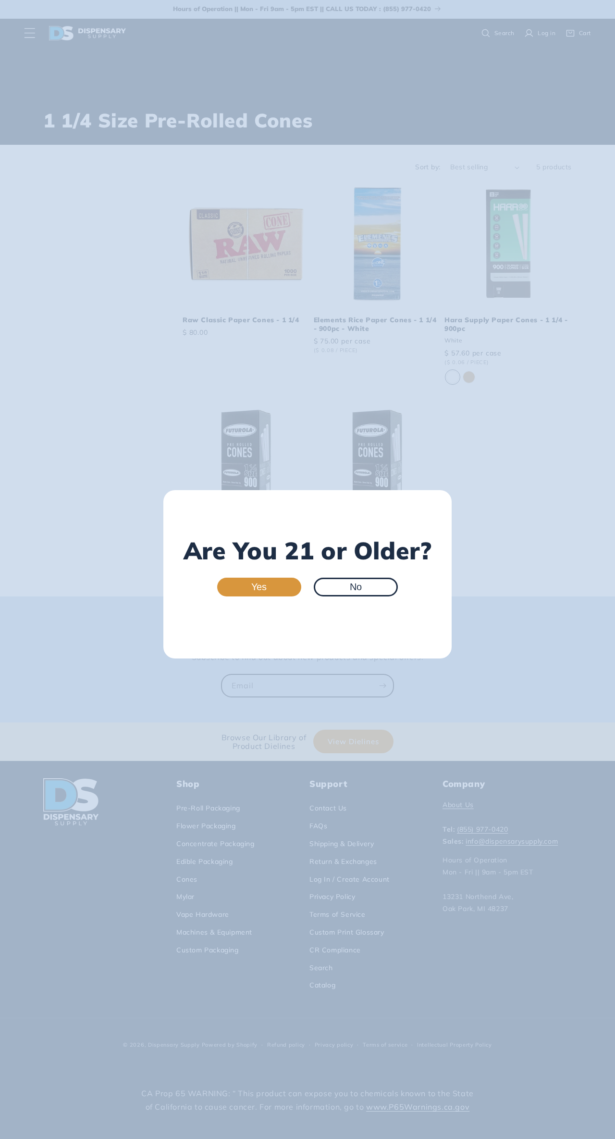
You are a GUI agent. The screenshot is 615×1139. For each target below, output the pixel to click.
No (356, 587)
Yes (259, 587)
